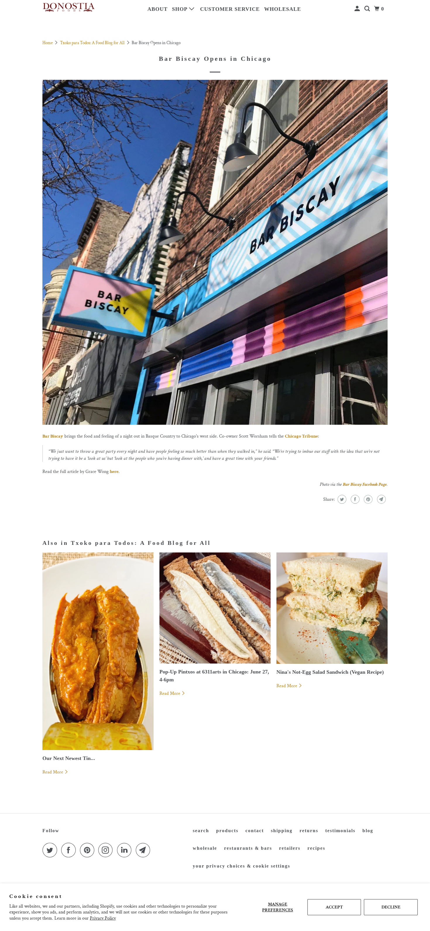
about (157, 9)
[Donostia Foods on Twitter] (51, 850)
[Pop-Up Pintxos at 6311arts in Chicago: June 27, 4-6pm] (215, 608)
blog (367, 830)
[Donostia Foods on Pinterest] (88, 850)
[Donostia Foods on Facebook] (70, 850)
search (201, 830)
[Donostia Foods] (68, 7)
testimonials (340, 830)
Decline (390, 907)
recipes (316, 848)
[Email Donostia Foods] (144, 850)
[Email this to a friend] (381, 499)
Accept (334, 907)
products (227, 830)
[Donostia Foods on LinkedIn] (126, 850)
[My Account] (357, 9)
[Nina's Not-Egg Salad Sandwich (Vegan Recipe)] (332, 608)
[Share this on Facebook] (354, 499)
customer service (230, 9)
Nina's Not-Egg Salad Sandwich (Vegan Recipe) (330, 672)
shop (180, 9)
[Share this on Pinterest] (367, 499)
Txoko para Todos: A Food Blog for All (92, 43)
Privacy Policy (103, 918)
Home (48, 43)
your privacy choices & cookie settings (241, 865)
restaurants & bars (248, 848)
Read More (53, 772)
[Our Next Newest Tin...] (98, 651)
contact (254, 830)
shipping (282, 830)
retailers (289, 848)
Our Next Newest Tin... (68, 758)
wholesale (282, 9)
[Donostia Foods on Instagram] (107, 850)
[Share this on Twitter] (341, 499)
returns (309, 830)
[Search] (367, 9)
